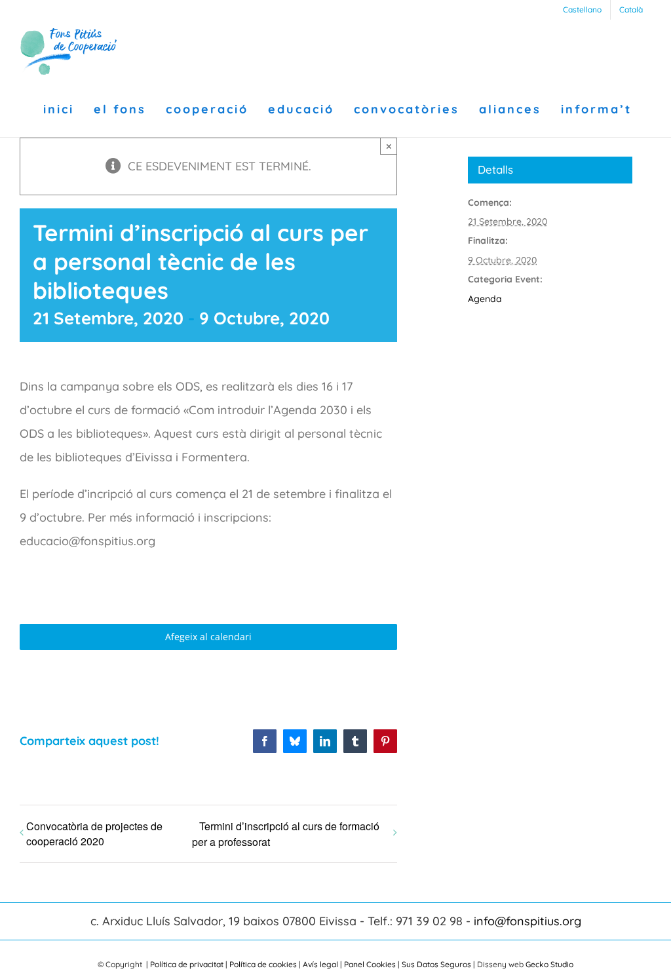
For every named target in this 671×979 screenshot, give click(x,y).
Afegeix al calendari (208, 637)
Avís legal (320, 964)
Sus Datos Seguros (436, 964)
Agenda (485, 299)
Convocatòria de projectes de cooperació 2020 (94, 833)
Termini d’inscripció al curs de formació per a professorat (285, 833)
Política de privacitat (186, 964)
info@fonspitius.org (527, 921)
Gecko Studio (549, 964)
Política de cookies (263, 964)
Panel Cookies (370, 964)
